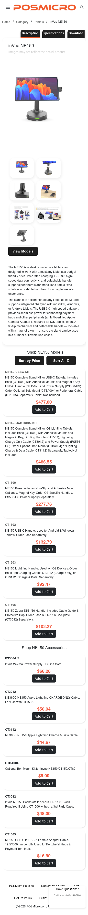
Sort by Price (29, 360)
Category (22, 22)
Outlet (43, 898)
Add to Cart (44, 409)
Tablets (39, 22)
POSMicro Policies (21, 885)
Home (6, 22)
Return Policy (23, 898)
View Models (22, 251)
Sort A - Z (61, 360)
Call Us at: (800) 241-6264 (67, 895)
